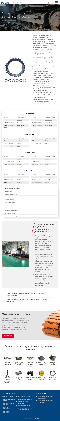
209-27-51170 (20, 127)
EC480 (8, 182)
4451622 (19, 161)
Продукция (8, 13)
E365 (8, 143)
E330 (36, 140)
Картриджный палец (10, 213)
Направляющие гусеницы (11, 210)
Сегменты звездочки (10, 202)
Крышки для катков (9, 205)
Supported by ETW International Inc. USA (30, 418)
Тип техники (42, 394)
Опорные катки (8, 191)
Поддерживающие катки (11, 194)
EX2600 (9, 159)
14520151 (47, 182)
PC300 (37, 125)
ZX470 (36, 161)
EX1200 (9, 164)
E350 (8, 146)
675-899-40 (19, 120)
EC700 (8, 179)
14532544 (19, 179)
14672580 (19, 177)
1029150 (19, 159)
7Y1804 (18, 146)
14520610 (19, 182)
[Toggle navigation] (56, 2)
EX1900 (9, 161)
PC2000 (9, 122)
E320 (36, 143)
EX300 (36, 164)
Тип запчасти (17, 13)
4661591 (19, 164)
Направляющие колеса (10, 196)
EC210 (37, 182)
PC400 (37, 122)
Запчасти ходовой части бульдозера (45, 401)
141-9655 (19, 143)
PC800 (8, 127)
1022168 (47, 164)
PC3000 (9, 120)
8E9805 (47, 143)
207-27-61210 (48, 120)
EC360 (37, 177)
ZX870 (36, 159)
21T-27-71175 (20, 122)
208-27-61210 (48, 122)
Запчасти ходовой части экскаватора (45, 397)
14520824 (47, 179)
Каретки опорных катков (11, 207)
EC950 (8, 177)
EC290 (37, 179)
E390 (8, 140)
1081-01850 (48, 177)
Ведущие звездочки (10, 199)
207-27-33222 (48, 125)
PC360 (37, 120)
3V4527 (18, 140)
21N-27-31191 (20, 125)
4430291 (47, 159)
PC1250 (9, 125)
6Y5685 (47, 140)
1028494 (47, 161)
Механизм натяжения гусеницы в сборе (15, 216)
